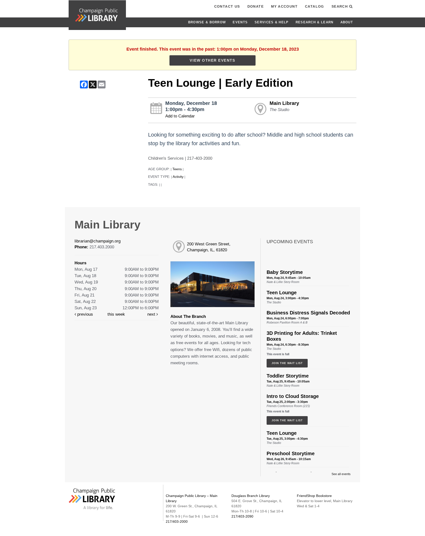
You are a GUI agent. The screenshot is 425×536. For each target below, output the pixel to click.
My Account (284, 6)
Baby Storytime (285, 272)
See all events (341, 474)
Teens (177, 169)
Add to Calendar (180, 116)
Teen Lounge (282, 292)
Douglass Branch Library (250, 496)
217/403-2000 (177, 521)
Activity (178, 177)
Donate (255, 6)
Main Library (284, 103)
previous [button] (84, 314)
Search (340, 6)
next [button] (151, 314)
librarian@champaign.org (98, 241)
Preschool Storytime (291, 453)
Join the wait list (287, 363)
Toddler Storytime (288, 376)
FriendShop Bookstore (314, 496)
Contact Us (227, 6)
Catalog (314, 6)
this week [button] (116, 314)
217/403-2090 (242, 516)
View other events (212, 60)
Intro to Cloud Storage (293, 396)
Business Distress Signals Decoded (308, 312)
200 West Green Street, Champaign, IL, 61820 (208, 247)
